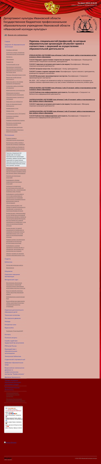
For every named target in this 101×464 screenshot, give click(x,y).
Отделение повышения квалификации (12, 275)
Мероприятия (10, 268)
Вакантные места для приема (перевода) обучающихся (14, 82)
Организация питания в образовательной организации (15, 93)
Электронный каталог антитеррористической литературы (12, 394)
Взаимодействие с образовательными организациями (11, 351)
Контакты (8, 334)
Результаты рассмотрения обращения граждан (13, 123)
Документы (9, 57)
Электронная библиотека (13, 356)
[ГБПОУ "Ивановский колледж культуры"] (14, 4)
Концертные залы (10, 324)
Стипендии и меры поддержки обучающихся (14, 87)
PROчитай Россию (11, 346)
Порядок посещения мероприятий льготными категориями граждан (13, 382)
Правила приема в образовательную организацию (15, 139)
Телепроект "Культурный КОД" (14, 331)
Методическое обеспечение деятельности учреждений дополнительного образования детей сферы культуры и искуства (15, 285)
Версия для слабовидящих (18, 35)
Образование (10, 59)
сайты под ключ (8, 459)
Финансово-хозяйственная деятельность (13, 78)
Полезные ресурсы (11, 337)
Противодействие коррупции (14, 127)
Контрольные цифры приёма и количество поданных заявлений (15, 143)
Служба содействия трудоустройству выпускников (14, 342)
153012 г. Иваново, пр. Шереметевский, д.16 (84, 5)
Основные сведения (12, 50)
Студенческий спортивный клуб (15, 359)
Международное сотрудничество (15, 90)
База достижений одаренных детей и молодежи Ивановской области (14, 292)
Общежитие (8, 271)
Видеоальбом (9, 327)
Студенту (8, 259)
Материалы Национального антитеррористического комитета (15, 399)
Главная (7, 41)
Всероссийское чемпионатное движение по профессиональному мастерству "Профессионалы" (14, 371)
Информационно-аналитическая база (15, 297)
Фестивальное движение (13, 318)
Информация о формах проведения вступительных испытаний (14, 182)
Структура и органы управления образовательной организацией (15, 53)
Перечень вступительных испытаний (13, 176)
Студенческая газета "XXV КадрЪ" (16, 113)
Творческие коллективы (12, 315)
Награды (7, 321)
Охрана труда (10, 111)
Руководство (9, 62)
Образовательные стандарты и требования (15, 98)
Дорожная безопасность (12, 377)
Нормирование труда (12, 108)
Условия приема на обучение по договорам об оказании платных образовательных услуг (15, 148)
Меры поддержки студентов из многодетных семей (14, 130)
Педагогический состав (12, 64)
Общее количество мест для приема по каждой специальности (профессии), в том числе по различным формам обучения (15, 208)
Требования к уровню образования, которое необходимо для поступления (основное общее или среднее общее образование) (16, 170)
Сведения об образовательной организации (15, 45)
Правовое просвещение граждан (15, 120)
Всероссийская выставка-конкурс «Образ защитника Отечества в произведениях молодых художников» (15, 304)
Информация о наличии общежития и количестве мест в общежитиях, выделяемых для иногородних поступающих (15, 248)
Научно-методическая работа (14, 265)
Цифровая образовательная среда (14, 363)
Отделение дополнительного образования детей (14, 311)
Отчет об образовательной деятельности (14, 105)
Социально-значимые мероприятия (12, 117)
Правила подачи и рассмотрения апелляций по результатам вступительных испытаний (15, 241)
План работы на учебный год (14, 101)
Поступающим (9, 135)
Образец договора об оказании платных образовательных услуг (15, 254)
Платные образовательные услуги (16, 75)
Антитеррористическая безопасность (12, 388)
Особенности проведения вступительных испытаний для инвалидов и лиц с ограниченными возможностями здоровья (16, 189)
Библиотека (8, 262)
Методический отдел (11, 279)
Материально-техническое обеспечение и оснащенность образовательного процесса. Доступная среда (14, 69)
